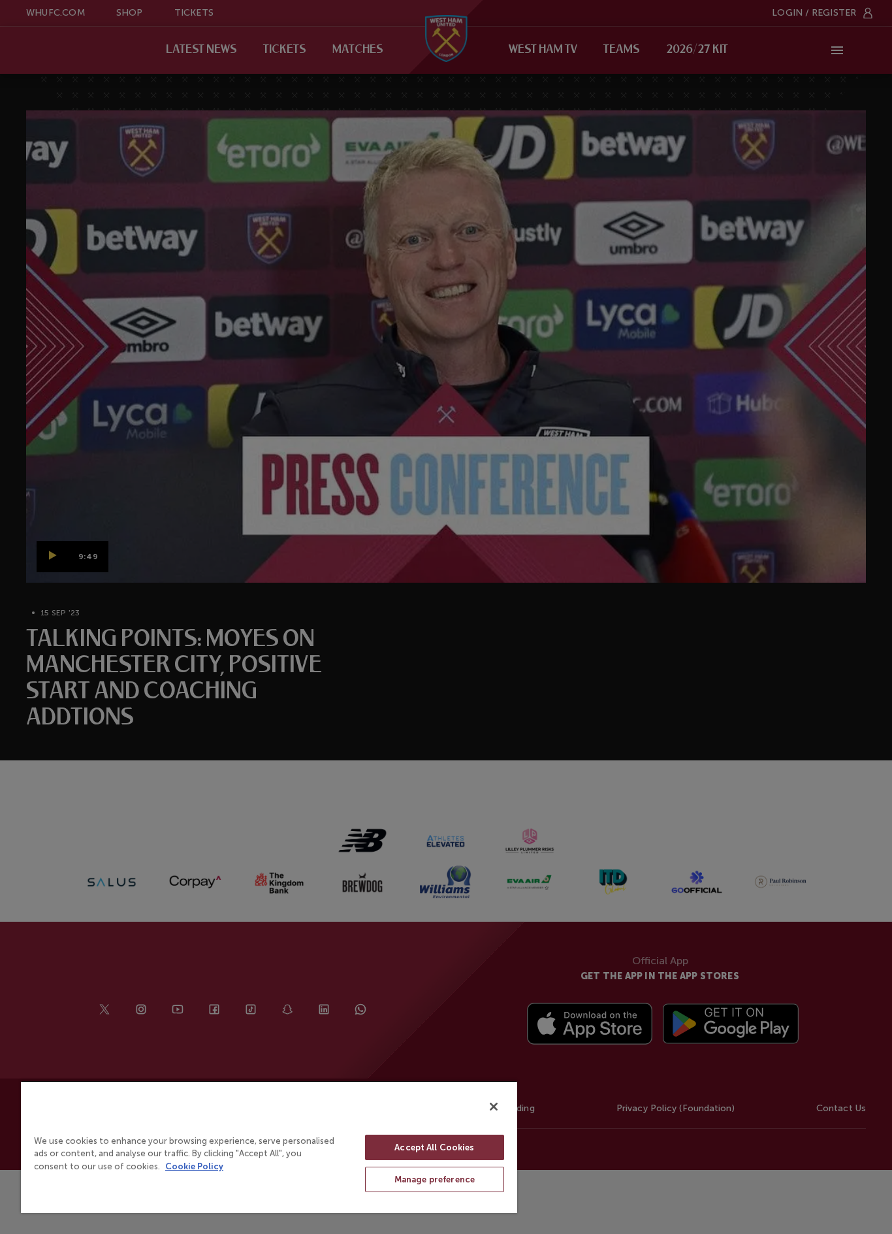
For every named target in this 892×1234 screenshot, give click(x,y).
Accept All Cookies (434, 1147)
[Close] (493, 1106)
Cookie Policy (194, 1166)
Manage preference (434, 1179)
